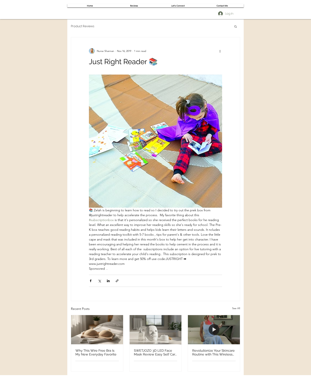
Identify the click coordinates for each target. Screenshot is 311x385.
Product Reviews (82, 26)
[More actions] (220, 51)
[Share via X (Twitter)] (99, 280)
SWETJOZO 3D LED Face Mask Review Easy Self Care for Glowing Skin (155, 352)
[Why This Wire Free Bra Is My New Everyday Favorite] (97, 329)
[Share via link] (117, 280)
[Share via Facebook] (90, 280)
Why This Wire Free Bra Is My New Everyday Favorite (95, 352)
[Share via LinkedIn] (108, 280)
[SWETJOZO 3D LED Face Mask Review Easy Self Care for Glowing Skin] (156, 329)
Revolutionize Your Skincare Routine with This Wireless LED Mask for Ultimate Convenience (213, 352)
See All (236, 308)
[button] (235, 26)
